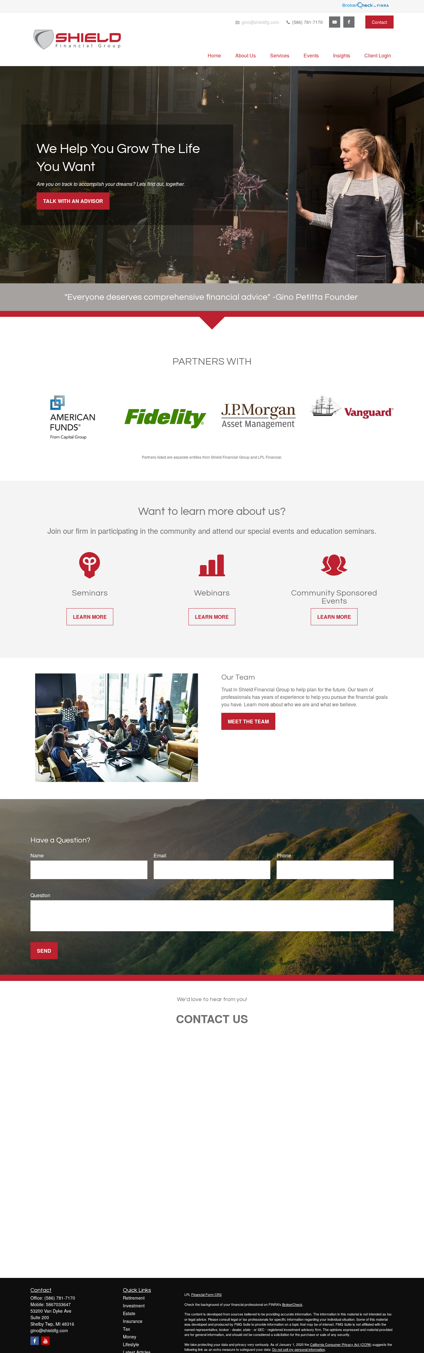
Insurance (132, 1321)
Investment (134, 1305)
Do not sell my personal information (298, 1349)
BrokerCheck (292, 1304)
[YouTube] (334, 22)
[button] (214, 55)
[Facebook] (348, 22)
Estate (129, 1313)
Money (129, 1336)
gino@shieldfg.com (259, 22)
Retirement (134, 1298)
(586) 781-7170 (307, 22)
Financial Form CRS (206, 1294)
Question (40, 895)
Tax (126, 1329)
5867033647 (58, 1304)
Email (160, 855)
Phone (284, 855)
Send (44, 950)
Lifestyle (131, 1344)
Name (37, 855)
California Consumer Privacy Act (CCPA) (341, 1344)
